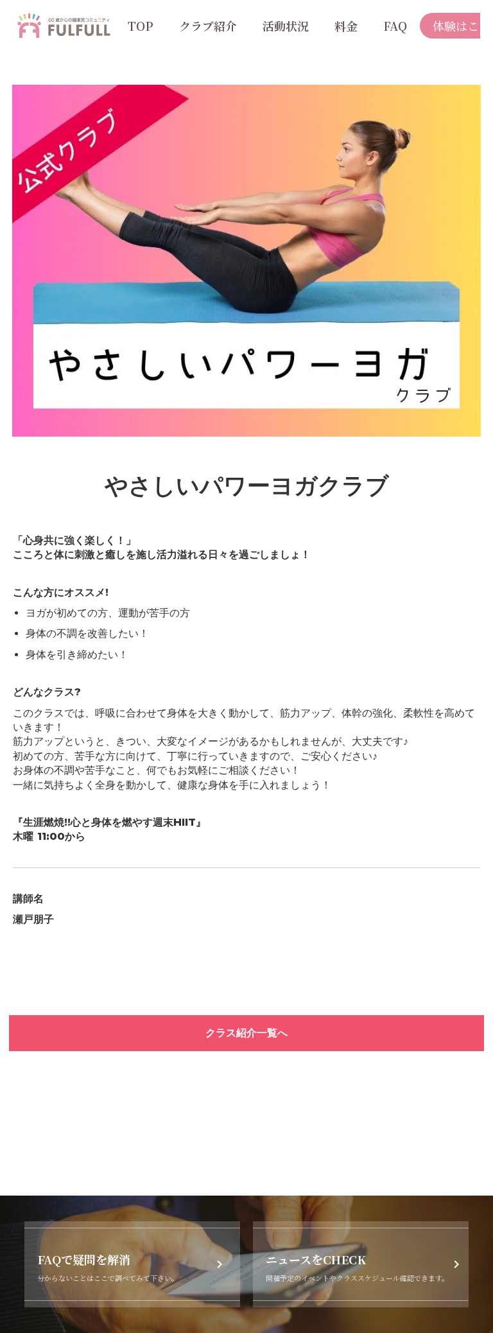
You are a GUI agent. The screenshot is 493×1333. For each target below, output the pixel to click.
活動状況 (286, 25)
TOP (140, 25)
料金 (346, 25)
